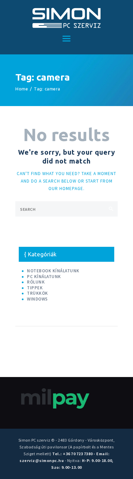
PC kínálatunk (44, 276)
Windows (37, 299)
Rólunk (36, 282)
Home (21, 88)
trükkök (37, 293)
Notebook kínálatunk (53, 271)
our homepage (65, 188)
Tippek (35, 288)
